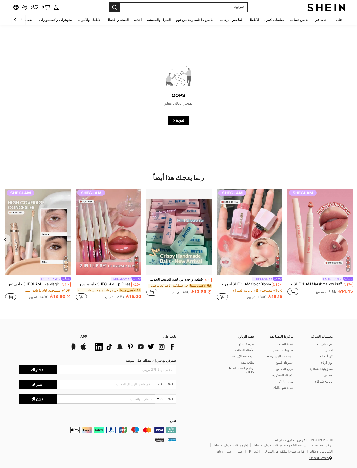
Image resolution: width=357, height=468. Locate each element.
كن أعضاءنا (325, 356)
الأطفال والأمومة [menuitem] (89, 20)
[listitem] (320, 245)
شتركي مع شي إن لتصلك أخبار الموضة (151, 360)
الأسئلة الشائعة (244, 350)
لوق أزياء (327, 363)
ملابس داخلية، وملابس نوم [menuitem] (195, 20)
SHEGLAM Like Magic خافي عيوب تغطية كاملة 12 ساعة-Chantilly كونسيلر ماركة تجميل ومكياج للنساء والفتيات (37, 284)
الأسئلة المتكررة (282, 375)
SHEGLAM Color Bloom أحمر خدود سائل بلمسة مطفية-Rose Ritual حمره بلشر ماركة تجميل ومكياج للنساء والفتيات (249, 284)
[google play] (73, 349)
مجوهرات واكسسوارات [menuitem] (56, 20)
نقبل (173, 421)
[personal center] (56, 7)
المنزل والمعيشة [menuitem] (159, 20)
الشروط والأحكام (321, 451)
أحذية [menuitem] (138, 20)
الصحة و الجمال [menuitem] (118, 20)
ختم (240, 451)
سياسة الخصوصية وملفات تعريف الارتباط (279, 445)
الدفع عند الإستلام (243, 356)
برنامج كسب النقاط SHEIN (241, 370)
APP (83, 336)
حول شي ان (325, 344)
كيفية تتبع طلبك (283, 388)
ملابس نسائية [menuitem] (299, 20)
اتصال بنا (327, 350)
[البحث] (114, 7)
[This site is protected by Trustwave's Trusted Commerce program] (172, 440)
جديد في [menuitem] (321, 20)
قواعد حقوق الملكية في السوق (285, 451)
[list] (134, 347)
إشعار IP (254, 451)
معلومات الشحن (282, 350)
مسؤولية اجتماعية (321, 369)
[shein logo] (326, 7)
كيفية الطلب (285, 344)
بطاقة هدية (247, 363)
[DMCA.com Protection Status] (159, 440)
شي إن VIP (286, 381)
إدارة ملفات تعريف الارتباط (230, 445)
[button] (25, 7)
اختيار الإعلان (224, 451)
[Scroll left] (21, 20)
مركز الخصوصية (322, 445)
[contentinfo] (97, 430)
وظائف (328, 375)
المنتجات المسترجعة (280, 356)
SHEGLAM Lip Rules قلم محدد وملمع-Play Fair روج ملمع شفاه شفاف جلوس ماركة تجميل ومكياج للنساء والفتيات (108, 284)
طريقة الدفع (246, 344)
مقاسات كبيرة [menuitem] (274, 20)
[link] (46, 7)
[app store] (83, 349)
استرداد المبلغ (284, 363)
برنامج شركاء (324, 381)
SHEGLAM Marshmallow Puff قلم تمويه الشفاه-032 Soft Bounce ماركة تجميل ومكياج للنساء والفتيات (319, 284)
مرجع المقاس (284, 369)
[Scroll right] (15, 20)
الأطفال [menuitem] (254, 20)
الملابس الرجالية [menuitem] (231, 20)
